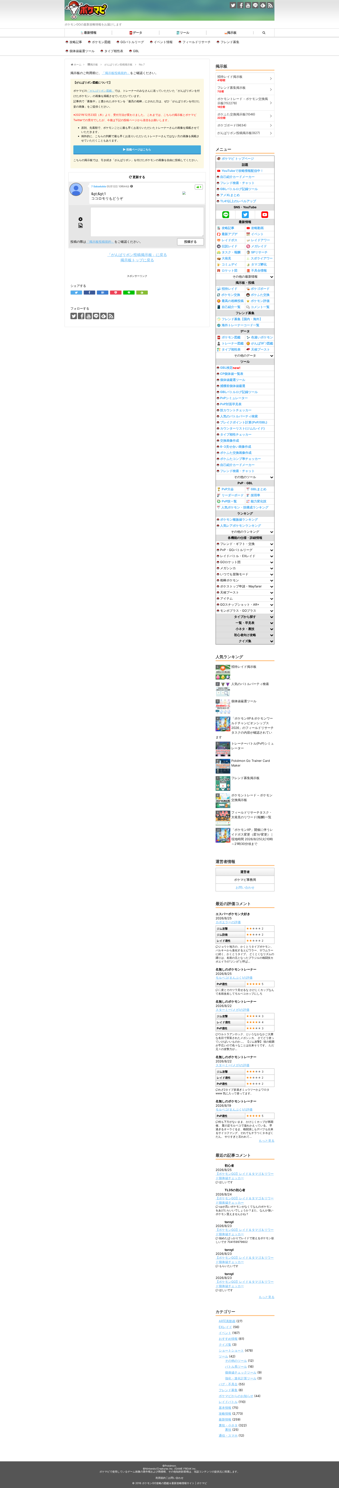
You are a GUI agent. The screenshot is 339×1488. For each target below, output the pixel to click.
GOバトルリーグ (132, 42)
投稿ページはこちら (138, 149)
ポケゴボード (260, 289)
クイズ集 (225, 1345)
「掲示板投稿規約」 (116, 73)
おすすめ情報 (228, 1339)
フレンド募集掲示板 (245, 778)
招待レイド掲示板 (243, 667)
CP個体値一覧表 (231, 374)
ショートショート (231, 1350)
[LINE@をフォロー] (255, 5)
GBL (136, 51)
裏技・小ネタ (228, 1425)
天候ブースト (260, 349)
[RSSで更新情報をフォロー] (270, 5)
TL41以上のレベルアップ (238, 201)
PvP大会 (228, 489)
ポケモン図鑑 (101, 42)
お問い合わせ (245, 887)
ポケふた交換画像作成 (236, 453)
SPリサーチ (259, 252)
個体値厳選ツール (82, 51)
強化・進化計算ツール (240, 1378)
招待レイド (229, 289)
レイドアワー (260, 240)
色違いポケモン (262, 337)
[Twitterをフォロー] (233, 5)
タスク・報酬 (231, 252)
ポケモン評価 (260, 301)
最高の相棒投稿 (233, 301)
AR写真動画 (227, 1321)
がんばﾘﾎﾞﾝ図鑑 (262, 343)
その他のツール (236, 1361)
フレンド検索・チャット (237, 183)
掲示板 (232, 32)
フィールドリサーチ (196, 42)
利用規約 (161, 1477)
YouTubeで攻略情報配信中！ (242, 171)
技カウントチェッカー (236, 410)
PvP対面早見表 (230, 404)
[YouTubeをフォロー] (248, 5)
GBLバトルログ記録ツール (239, 189)
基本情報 (225, 1408)
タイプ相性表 (113, 51)
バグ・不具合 (228, 1384)
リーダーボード (233, 495)
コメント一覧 (260, 307)
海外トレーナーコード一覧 (240, 325)
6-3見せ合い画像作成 (235, 447)
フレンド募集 (230, 42)
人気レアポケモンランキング (240, 525)
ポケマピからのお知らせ (236, 1396)
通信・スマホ (228, 1435)
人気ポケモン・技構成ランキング (244, 507)
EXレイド (225, 1327)
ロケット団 (229, 270)
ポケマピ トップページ (238, 158)
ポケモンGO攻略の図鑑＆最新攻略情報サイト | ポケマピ (174, 1483)
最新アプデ (229, 234)
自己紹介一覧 (231, 307)
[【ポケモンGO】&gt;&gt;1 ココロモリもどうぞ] (102, 292)
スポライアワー (262, 258)
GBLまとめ (258, 489)
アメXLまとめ (230, 195)
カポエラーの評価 (228, 922)
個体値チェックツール (240, 1372)
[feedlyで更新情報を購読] (263, 5)
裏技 (228, 1430)
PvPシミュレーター (234, 398)
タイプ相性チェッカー (236, 434)
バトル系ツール (236, 1366)
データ (137, 32)
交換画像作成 (229, 440)
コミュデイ (229, 264)
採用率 (255, 495)
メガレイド (259, 246)
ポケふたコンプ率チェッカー (240, 459)
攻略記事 (75, 42)
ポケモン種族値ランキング (239, 519)
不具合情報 (259, 270)
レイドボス (229, 240)
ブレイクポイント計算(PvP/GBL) (243, 422)
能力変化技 (258, 501)
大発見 (226, 258)
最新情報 (90, 32)
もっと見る (266, 1141)
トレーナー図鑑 (233, 343)
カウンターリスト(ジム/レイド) (242, 428)
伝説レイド (229, 246)
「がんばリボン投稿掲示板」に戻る (137, 254)
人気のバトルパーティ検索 (239, 416)
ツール (184, 32)
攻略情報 (225, 1414)
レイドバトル (228, 1402)
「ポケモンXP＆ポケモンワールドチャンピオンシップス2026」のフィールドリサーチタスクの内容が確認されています (245, 727)
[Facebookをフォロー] (240, 5)
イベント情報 (163, 42)
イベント (257, 234)
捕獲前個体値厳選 (232, 386)
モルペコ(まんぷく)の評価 (234, 978)
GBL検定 (230, 368)
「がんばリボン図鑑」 (101, 90)
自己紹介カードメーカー (237, 177)
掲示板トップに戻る (137, 260)
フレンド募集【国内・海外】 (242, 319)
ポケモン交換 (230, 295)
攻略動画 (257, 228)
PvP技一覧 (229, 501)
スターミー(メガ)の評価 (232, 1010)
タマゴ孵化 (259, 264)
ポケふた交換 (260, 295)
